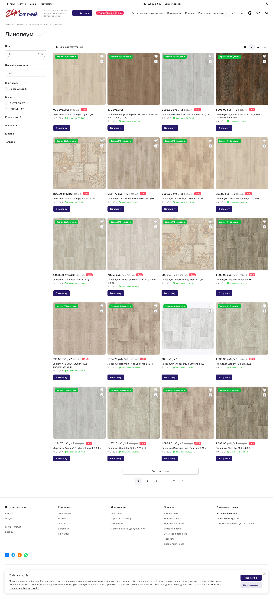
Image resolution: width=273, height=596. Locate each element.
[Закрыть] (264, 573)
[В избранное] (102, 56)
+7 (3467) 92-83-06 (151, 3)
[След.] (183, 481)
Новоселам (170, 538)
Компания (64, 507)
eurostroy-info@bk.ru (228, 518)
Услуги (9, 518)
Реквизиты (117, 523)
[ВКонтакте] (7, 555)
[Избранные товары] (258, 13)
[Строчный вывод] (258, 47)
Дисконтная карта (174, 543)
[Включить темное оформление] (266, 4)
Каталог (9, 513)
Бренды (9, 531)
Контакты (63, 533)
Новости (62, 518)
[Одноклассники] (20, 555)
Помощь (169, 507)
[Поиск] (233, 13)
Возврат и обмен (173, 528)
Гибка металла (13, 526)
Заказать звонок (173, 4)
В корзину (61, 128)
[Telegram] (13, 555)
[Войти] (241, 13)
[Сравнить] (102, 61)
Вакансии (63, 528)
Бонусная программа (175, 533)
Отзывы (62, 523)
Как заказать (171, 513)
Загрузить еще (160, 471)
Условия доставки (174, 523)
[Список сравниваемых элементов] (249, 13)
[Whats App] (26, 555)
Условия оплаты (172, 518)
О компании (64, 513)
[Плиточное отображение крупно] (245, 47)
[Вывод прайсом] (265, 47)
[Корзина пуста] (266, 13)
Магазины (116, 513)
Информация (118, 507)
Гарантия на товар (121, 518)
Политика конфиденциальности (128, 528)
